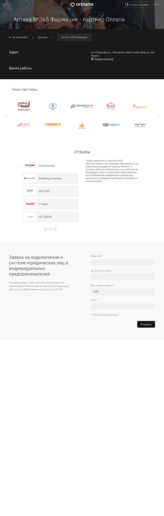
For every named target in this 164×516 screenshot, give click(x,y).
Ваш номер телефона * (102, 285)
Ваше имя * (96, 255)
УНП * (94, 300)
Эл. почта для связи (101, 270)
